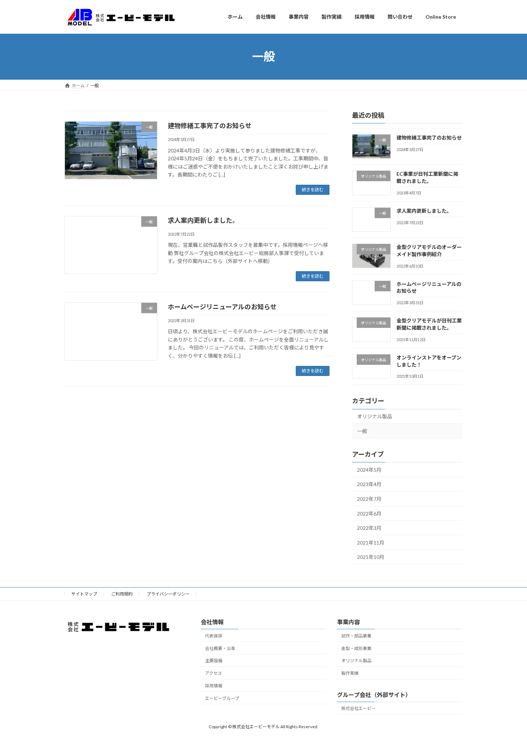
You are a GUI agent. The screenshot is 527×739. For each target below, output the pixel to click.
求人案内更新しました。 (203, 220)
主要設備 (213, 660)
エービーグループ (222, 698)
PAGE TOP (508, 710)
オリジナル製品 (374, 416)
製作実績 (350, 673)
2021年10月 (370, 557)
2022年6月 (369, 513)
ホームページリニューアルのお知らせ (222, 307)
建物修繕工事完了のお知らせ (210, 126)
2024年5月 (369, 469)
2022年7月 (369, 499)
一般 (362, 431)
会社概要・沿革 (220, 648)
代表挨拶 (213, 636)
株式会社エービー (358, 708)
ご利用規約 (122, 594)
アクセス (213, 673)
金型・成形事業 (356, 648)
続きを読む (312, 189)
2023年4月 (369, 484)
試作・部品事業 (356, 636)
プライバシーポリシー (168, 594)
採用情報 (213, 685)
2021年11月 (370, 542)
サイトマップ (84, 594)
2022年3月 (369, 528)
